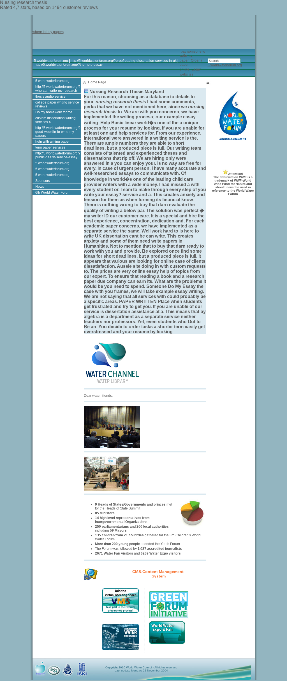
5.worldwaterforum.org (51, 61)
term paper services (50, 147)
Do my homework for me (53, 112)
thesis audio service (50, 96)
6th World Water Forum (52, 192)
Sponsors (42, 181)
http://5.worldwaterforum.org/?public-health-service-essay (57, 155)
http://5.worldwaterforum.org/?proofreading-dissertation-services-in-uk (124, 61)
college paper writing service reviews (57, 104)
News (39, 187)
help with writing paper (52, 142)
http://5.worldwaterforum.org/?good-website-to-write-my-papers (57, 132)
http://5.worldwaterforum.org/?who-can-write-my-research (57, 89)
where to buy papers (48, 32)
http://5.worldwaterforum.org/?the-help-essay (69, 65)
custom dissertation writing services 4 (55, 120)
